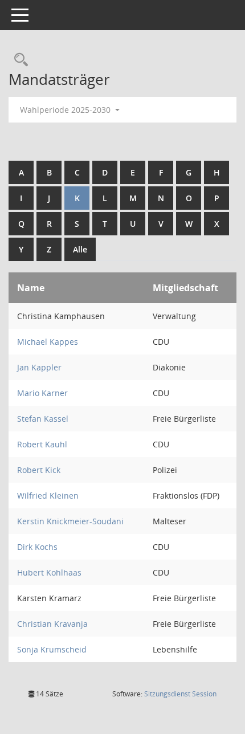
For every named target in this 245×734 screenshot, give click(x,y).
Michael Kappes (47, 341)
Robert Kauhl (42, 444)
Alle (80, 249)
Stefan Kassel (42, 418)
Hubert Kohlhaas (49, 572)
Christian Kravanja (52, 623)
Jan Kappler (39, 367)
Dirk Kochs (37, 546)
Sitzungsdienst (180, 694)
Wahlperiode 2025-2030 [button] (66, 109)
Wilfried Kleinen (48, 495)
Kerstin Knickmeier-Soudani (70, 521)
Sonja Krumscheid (52, 649)
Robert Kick (38, 469)
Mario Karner (42, 393)
